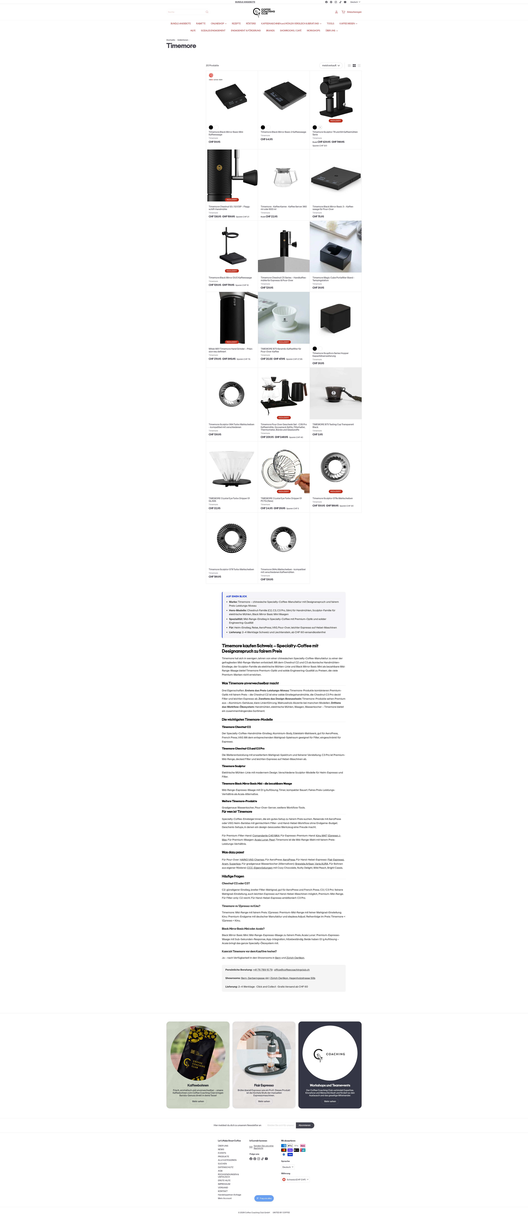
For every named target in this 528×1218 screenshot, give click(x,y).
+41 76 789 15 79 (263, 969)
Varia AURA (321, 863)
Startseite (170, 40)
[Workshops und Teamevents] (330, 1053)
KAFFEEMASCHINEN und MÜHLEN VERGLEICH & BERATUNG (290, 23)
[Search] (207, 12)
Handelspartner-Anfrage (229, 1194)
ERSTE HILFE (224, 1180)
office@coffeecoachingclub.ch (292, 969)
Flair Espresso (336, 859)
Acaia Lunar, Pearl (265, 839)
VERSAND (223, 1187)
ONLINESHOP (217, 23)
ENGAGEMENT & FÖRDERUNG (246, 30)
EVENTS (222, 1153)
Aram (225, 863)
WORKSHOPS (313, 30)
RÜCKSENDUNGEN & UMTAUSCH (228, 1175)
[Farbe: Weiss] (216, 127)
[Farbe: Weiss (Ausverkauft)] (320, 127)
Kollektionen (183, 40)
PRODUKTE (223, 1156)
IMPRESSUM (224, 1184)
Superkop (235, 863)
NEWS (221, 1149)
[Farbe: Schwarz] (211, 127)
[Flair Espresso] (264, 1053)
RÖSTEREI (251, 23)
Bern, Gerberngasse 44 (255, 978)
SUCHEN (222, 1163)
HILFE (193, 30)
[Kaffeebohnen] (198, 1053)
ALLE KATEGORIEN (227, 1160)
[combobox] (188, 12)
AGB (220, 1170)
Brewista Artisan (304, 863)
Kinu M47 (321, 835)
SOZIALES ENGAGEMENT (213, 30)
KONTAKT (223, 1191)
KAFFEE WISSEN (347, 23)
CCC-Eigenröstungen (260, 867)
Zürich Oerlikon (295, 957)
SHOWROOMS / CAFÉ (290, 30)
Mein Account (225, 1198)
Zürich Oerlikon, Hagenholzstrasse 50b (292, 978)
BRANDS (270, 30)
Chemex (259, 859)
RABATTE (200, 23)
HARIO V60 (246, 859)
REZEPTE (236, 23)
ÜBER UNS (331, 30)
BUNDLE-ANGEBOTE (181, 23)
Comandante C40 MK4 (266, 835)
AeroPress (289, 859)
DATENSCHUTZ (225, 1167)
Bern (278, 957)
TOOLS (330, 23)
